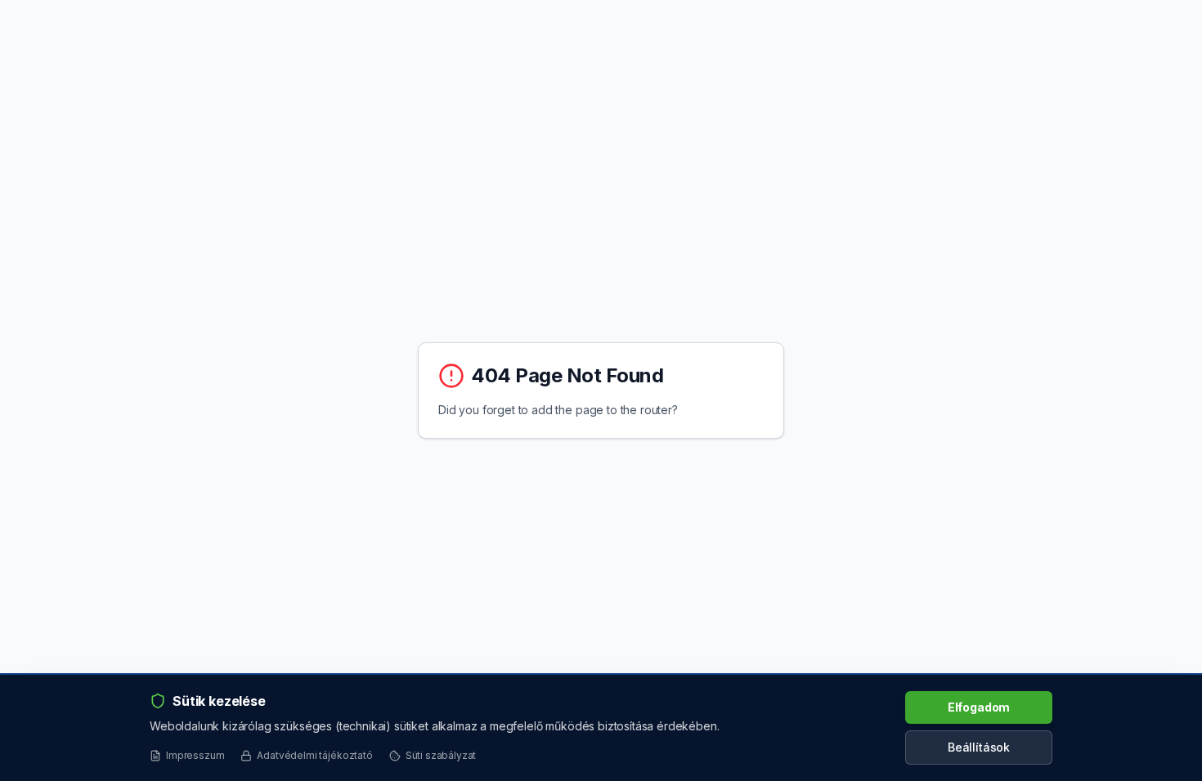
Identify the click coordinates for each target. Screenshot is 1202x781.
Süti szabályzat (441, 755)
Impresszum (195, 755)
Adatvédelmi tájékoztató (314, 755)
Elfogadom (979, 707)
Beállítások (979, 747)
